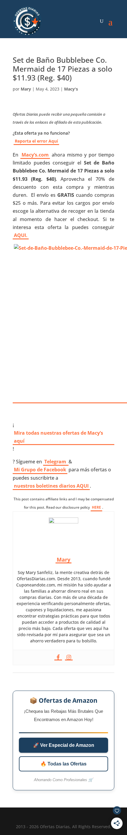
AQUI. (20, 235)
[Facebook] (58, 657)
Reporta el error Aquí (36, 141)
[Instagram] (69, 657)
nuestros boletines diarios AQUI (51, 486)
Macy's (71, 89)
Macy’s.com (35, 154)
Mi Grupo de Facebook (40, 469)
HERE (96, 507)
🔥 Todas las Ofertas (63, 763)
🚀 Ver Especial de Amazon (63, 745)
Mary (26, 89)
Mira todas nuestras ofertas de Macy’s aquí (58, 437)
